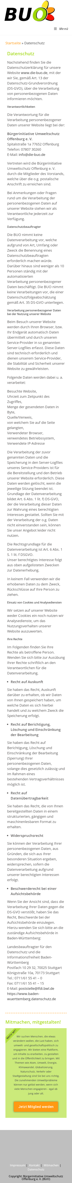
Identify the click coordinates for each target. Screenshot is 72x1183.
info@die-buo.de (32, 154)
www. (25, 72)
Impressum (17, 1165)
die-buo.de (38, 72)
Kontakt (34, 1165)
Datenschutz (36, 1169)
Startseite (13, 43)
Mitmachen (51, 1165)
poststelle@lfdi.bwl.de (36, 988)
